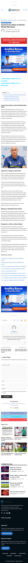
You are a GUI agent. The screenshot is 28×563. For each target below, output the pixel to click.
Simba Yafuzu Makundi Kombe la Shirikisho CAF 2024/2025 (14, 266)
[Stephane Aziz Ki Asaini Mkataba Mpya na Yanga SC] (21, 431)
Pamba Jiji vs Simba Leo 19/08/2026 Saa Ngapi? (15, 468)
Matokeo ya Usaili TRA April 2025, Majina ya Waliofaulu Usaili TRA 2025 (7, 439)
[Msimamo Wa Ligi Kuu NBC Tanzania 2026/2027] (5, 485)
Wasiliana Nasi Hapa (7, 533)
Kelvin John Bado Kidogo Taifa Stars (9, 271)
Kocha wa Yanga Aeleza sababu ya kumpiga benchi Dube (13, 268)
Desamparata (14, 331)
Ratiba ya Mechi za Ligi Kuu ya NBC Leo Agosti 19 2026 (18, 476)
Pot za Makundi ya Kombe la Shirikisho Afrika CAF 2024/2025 (14, 278)
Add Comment (17, 29)
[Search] (26, 10)
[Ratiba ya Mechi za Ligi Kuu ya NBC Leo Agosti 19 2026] (5, 477)
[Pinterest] (21, 320)
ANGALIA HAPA (15, 42)
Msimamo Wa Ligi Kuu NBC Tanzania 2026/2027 (16, 484)
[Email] (25, 320)
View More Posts (14, 332)
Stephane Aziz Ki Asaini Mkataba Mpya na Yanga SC (21, 438)
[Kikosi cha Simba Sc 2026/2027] (5, 493)
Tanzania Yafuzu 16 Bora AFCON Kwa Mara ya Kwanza (20, 454)
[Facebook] (14, 320)
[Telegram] (15, 408)
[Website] (24, 343)
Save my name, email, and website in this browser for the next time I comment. (14, 392)
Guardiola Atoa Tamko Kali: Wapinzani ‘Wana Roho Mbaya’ (14, 275)
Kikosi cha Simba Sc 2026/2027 (17, 492)
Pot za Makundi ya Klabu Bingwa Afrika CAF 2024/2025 (13, 280)
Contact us (13, 403)
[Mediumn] (17, 408)
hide (8, 92)
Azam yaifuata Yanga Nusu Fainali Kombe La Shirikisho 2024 (7, 454)
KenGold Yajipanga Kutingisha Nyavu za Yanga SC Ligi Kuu (13, 273)
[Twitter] (18, 320)
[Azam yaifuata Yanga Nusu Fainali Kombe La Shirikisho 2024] (7, 447)
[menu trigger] (3, 10)
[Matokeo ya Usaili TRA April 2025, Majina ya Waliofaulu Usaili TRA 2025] (7, 431)
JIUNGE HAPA (5, 548)
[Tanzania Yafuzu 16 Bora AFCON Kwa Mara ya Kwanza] (21, 447)
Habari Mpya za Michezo (6, 22)
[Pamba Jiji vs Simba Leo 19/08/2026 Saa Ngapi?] (5, 469)
